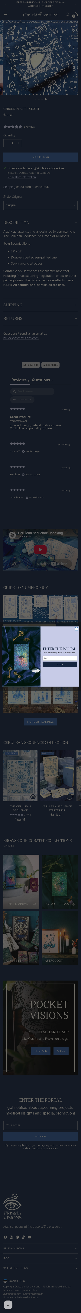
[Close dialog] (76, 628)
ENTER (60, 664)
